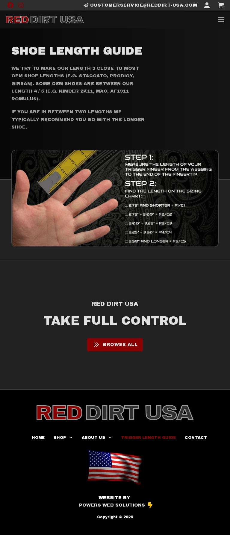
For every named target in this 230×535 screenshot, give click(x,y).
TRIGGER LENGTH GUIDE (148, 438)
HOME (38, 438)
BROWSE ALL (120, 344)
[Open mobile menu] (221, 19)
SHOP (60, 438)
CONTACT (196, 438)
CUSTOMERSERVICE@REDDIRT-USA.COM (143, 5)
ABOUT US (93, 438)
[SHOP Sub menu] (71, 437)
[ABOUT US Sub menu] (110, 437)
